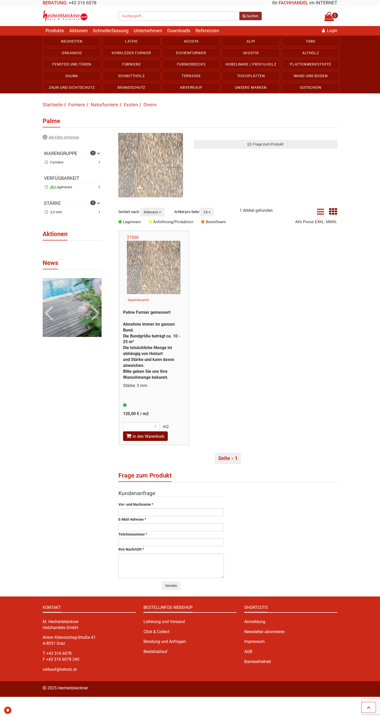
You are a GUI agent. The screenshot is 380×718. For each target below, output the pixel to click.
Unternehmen (148, 30)
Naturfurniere (104, 104)
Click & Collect (156, 631)
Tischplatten (251, 76)
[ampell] (125, 405)
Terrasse (191, 76)
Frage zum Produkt (267, 144)
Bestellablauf (155, 651)
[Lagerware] (120, 222)
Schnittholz (131, 76)
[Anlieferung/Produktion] (151, 222)
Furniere (131, 64)
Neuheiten (71, 41)
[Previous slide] (50, 304)
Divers (149, 104)
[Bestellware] (203, 222)
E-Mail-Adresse (132, 519)
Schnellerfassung (110, 30)
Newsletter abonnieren (264, 631)
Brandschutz (131, 87)
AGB (248, 651)
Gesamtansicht (138, 300)
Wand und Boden (311, 76)
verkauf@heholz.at (60, 669)
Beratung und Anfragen (164, 641)
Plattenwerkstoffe (310, 64)
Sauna (71, 76)
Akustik (251, 53)
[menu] (190, 64)
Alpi (251, 41)
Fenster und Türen (71, 64)
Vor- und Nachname (135, 504)
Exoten (131, 104)
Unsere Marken (251, 87)
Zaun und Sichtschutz (72, 87)
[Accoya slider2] (72, 307)
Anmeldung (254, 621)
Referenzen (207, 30)
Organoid (72, 53)
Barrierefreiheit (257, 661)
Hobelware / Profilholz (250, 64)
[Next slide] (94, 304)
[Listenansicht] (320, 213)
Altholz (310, 53)
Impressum (254, 641)
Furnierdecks (191, 64)
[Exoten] (152, 165)
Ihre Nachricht (131, 549)
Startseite (53, 104)
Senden (171, 586)
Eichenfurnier (191, 53)
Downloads (178, 30)
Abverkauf (191, 87)
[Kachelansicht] (333, 213)
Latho (131, 41)
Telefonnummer (132, 534)
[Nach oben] (368, 707)
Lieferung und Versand (164, 621)
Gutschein (311, 87)
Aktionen (78, 30)
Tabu (310, 41)
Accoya (191, 41)
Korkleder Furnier (131, 53)
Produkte (54, 30)
